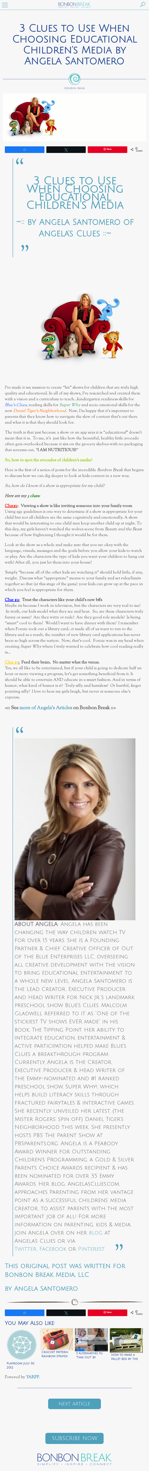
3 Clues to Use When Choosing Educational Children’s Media (75, 193)
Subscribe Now (74, 1438)
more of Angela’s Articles (46, 707)
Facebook (52, 1249)
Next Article (74, 1403)
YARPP (32, 1377)
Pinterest (91, 1249)
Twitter (26, 1249)
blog (96, 1233)
